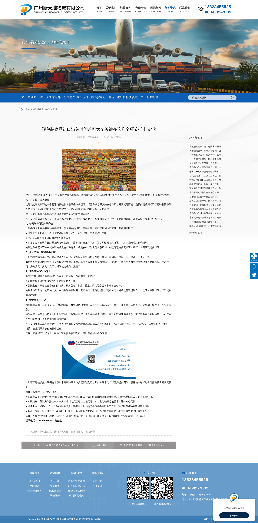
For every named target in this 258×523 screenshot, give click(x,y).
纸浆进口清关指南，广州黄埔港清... (206, 226)
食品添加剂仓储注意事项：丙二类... (206, 167)
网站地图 (96, 519)
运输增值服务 (34, 490)
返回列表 (101, 445)
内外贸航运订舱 (76, 486)
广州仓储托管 (149, 97)
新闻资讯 (39, 109)
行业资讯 (52, 109)
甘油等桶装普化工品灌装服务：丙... (206, 180)
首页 (28, 109)
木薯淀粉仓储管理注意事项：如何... (206, 217)
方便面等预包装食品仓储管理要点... (206, 209)
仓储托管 (55, 472)
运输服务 (34, 472)
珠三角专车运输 (50, 97)
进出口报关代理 (127, 97)
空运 (112, 97)
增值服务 (55, 495)
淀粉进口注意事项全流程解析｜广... (206, 196)
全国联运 (34, 486)
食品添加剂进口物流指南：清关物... (206, 213)
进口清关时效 (61, 214)
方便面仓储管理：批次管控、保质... (206, 155)
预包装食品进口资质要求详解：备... (206, 188)
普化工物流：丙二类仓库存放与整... (206, 176)
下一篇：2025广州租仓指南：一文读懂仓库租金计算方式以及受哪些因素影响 (142, 445)
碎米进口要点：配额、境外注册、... (206, 184)
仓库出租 (55, 481)
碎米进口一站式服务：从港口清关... (206, 205)
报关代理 (71, 333)
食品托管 (55, 486)
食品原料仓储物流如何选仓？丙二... (206, 192)
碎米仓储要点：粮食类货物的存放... (206, 150)
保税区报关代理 (76, 490)
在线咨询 (234, 515)
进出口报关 (151, 382)
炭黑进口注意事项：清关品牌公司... (206, 201)
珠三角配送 (35, 481)
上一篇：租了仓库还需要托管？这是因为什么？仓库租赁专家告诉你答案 (55, 445)
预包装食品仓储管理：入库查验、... (206, 163)
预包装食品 (73, 195)
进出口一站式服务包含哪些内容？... (206, 171)
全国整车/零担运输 (76, 97)
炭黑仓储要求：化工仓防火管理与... (206, 146)
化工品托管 (55, 490)
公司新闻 (97, 481)
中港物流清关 (76, 495)
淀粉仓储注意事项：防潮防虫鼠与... (206, 159)
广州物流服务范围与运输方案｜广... (206, 221)
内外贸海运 (98, 97)
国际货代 (76, 472)
